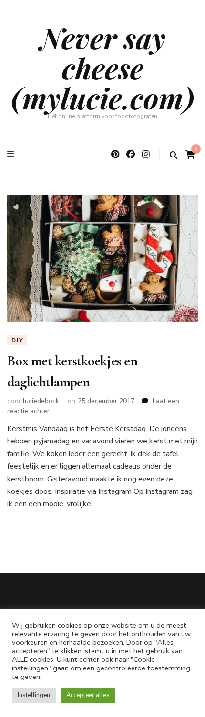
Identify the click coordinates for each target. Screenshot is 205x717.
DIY (17, 340)
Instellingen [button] (34, 695)
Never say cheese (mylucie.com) (103, 68)
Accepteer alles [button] (88, 695)
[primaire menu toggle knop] (11, 154)
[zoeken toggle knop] (173, 155)
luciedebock (41, 400)
